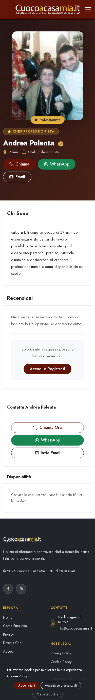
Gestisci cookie (47, 694)
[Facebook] (8, 589)
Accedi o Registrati (47, 369)
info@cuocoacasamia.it (75, 628)
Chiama (22, 164)
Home (7, 617)
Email (20, 177)
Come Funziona (15, 625)
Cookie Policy (61, 661)
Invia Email (50, 453)
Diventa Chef (13, 642)
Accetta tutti (26, 685)
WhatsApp (59, 164)
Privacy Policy (61, 653)
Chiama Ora (51, 427)
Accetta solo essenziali (61, 685)
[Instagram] (21, 589)
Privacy (8, 634)
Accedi (8, 651)
